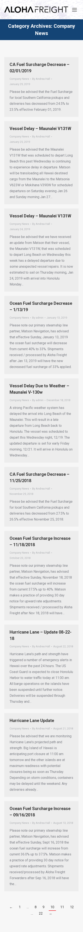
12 (72, 907)
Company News (19, 78)
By (41, 78)
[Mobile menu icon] (74, 10)
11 (62, 907)
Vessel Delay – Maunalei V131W (40, 128)
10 (52, 907)
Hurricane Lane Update (32, 720)
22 (41, 913)
